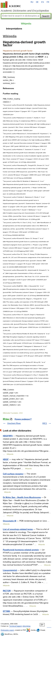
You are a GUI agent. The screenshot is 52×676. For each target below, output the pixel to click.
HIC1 (44, 423)
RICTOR (7, 591)
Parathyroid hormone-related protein (21, 550)
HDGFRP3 (8, 436)
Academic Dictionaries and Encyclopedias (25, 10)
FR (48, 2)
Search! (45, 16)
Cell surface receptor (13, 474)
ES (42, 2)
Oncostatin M (9, 521)
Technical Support (15, 626)
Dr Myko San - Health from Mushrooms (22, 497)
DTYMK (6, 611)
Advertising (26, 626)
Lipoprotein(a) (10, 570)
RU (32, 2)
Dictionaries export (7, 630)
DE (37, 2)
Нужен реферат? (23, 419)
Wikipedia (26, 23)
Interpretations (14, 28)
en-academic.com (11, 4)
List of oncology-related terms (18, 529)
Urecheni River (14, 423)
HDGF (6, 459)
